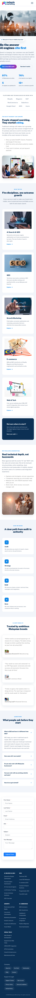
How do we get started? (11, 782)
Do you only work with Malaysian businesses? (14, 765)
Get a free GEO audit (8, 66)
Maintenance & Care (9, 955)
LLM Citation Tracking (10, 890)
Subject (6, 831)
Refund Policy (9, 988)
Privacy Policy (9, 984)
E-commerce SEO (23, 882)
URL (5, 823)
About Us (8, 968)
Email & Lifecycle (8, 920)
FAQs (7, 972)
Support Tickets (10, 980)
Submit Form (10, 854)
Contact (14, 972)
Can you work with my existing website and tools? (16, 774)
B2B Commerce (23, 907)
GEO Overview (8, 898)
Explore (9, 244)
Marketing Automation (10, 917)
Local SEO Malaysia (24, 879)
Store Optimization (24, 926)
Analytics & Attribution (10, 923)
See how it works (25, 66)
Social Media (7, 926)
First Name (7, 800)
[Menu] (32, 3)
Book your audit (11, 434)
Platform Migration (24, 923)
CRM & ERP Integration (10, 946)
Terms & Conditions (21, 984)
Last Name (7, 808)
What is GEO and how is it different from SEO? (16, 732)
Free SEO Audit (23, 894)
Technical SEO (23, 876)
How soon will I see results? (12, 756)
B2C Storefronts (23, 910)
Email (5, 815)
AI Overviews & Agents (10, 887)
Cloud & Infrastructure (10, 952)
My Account (21, 980)
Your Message (8, 839)
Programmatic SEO (24, 891)
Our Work (16, 968)
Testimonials (26, 968)
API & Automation (8, 949)
